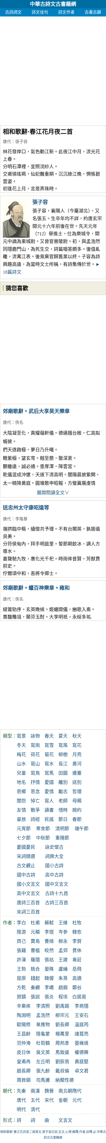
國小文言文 (28, 884)
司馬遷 (43, 1080)
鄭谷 (77, 987)
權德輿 (82, 1052)
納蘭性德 (64, 1080)
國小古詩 (54, 865)
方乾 (21, 987)
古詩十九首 (56, 893)
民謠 (49, 819)
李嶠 (49, 987)
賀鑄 (21, 996)
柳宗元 (62, 1015)
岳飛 (77, 969)
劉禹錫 (62, 1006)
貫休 (77, 950)
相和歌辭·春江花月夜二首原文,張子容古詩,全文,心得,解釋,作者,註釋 (46, 1132)
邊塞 (77, 773)
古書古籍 (93, 12)
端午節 (82, 828)
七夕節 (24, 838)
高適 (77, 978)
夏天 (63, 736)
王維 (63, 922)
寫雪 (49, 745)
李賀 (77, 941)
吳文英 (43, 1052)
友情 (21, 810)
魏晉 (49, 1091)
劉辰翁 (62, 1061)
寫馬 (49, 773)
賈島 (35, 941)
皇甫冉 (24, 1061)
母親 (77, 800)
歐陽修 (24, 1024)
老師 (63, 800)
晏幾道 (82, 1043)
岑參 (63, 932)
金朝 (63, 1100)
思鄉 (21, 791)
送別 (77, 782)
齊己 (21, 941)
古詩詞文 (13, 12)
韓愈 (77, 932)
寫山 (35, 763)
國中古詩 (26, 875)
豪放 (21, 819)
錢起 (35, 978)
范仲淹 (24, 1043)
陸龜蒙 (43, 1034)
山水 (21, 763)
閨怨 (21, 800)
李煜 (49, 932)
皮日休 (24, 1052)
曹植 (35, 950)
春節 (77, 819)
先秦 (21, 1091)
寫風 (63, 745)
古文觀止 (26, 865)
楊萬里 (62, 1034)
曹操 (49, 941)
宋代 (49, 1100)
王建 (63, 959)
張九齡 (43, 1071)
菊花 (49, 754)
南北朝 (65, 1091)
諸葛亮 (82, 1034)
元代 (77, 1100)
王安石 (82, 1015)
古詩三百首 (56, 902)
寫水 (49, 763)
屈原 (21, 978)
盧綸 (63, 969)
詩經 (35, 819)
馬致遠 (62, 1052)
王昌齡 (24, 1034)
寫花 (77, 745)
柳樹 (63, 754)
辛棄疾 (24, 1006)
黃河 (77, 763)
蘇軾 (49, 922)
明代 (21, 1109)
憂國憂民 (26, 847)
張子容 (21, 141)
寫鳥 (35, 773)
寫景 (21, 736)
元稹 (35, 932)
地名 (21, 782)
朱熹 (63, 978)
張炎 (49, 996)
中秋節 (43, 838)
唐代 (7, 141)
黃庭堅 (82, 1061)
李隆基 (21, 519)
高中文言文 (28, 893)
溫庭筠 (82, 1024)
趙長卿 (24, 1071)
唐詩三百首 (28, 902)
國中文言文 (56, 884)
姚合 (35, 969)
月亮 (77, 754)
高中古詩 (54, 875)
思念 (35, 791)
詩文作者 (66, 12)
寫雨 (35, 745)
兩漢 (35, 1091)
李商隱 (82, 1006)
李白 (21, 922)
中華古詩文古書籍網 (53, 4)
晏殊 (49, 969)
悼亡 (35, 800)
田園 (63, 773)
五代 (35, 1100)
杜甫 (35, 922)
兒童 (21, 773)
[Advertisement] (53, 69)
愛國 (49, 782)
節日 (63, 819)
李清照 (43, 1006)
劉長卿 (62, 1024)
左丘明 (43, 1061)
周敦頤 (24, 1080)
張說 (35, 996)
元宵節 (24, 828)
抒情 (35, 782)
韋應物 (43, 1024)
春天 (49, 736)
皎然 (49, 950)
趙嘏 (63, 987)
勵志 (63, 791)
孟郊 (63, 950)
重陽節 (62, 838)
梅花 (21, 754)
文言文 (65, 1120)
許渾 (21, 959)
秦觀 (35, 987)
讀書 (49, 810)
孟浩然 (43, 1015)
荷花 (35, 754)
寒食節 (43, 828)
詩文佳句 (40, 12)
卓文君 (82, 1071)
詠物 (35, 736)
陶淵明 (24, 1015)
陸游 (21, 932)
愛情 (49, 791)
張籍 (21, 950)
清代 (35, 1109)
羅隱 (35, 959)
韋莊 (77, 959)
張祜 (49, 959)
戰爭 (35, 810)
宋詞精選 (26, 856)
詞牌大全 (54, 856)
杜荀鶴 (43, 1043)
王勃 (21, 969)
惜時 (63, 810)
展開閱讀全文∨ (53, 492)
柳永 (63, 941)
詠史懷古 (54, 847)
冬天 (21, 745)
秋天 (77, 736)
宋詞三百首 (28, 912)
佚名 (19, 422)
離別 (63, 782)
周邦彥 (62, 1043)
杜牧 (77, 922)
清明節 (62, 828)
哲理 (77, 791)
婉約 (77, 810)
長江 (63, 763)
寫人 (49, 800)
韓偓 (49, 978)
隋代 (77, 1091)
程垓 (63, 996)
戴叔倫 (62, 1071)
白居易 (79, 996)
